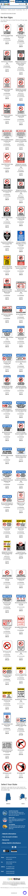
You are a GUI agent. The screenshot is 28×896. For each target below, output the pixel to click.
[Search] (26, 7)
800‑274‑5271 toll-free (11, 857)
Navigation (1, 4)
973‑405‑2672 (9, 859)
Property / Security (11, 9)
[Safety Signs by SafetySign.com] (6, 4)
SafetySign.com (4, 9)
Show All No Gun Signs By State (8, 13)
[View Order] (11, 5)
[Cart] (26, 4)
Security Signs (19, 9)
